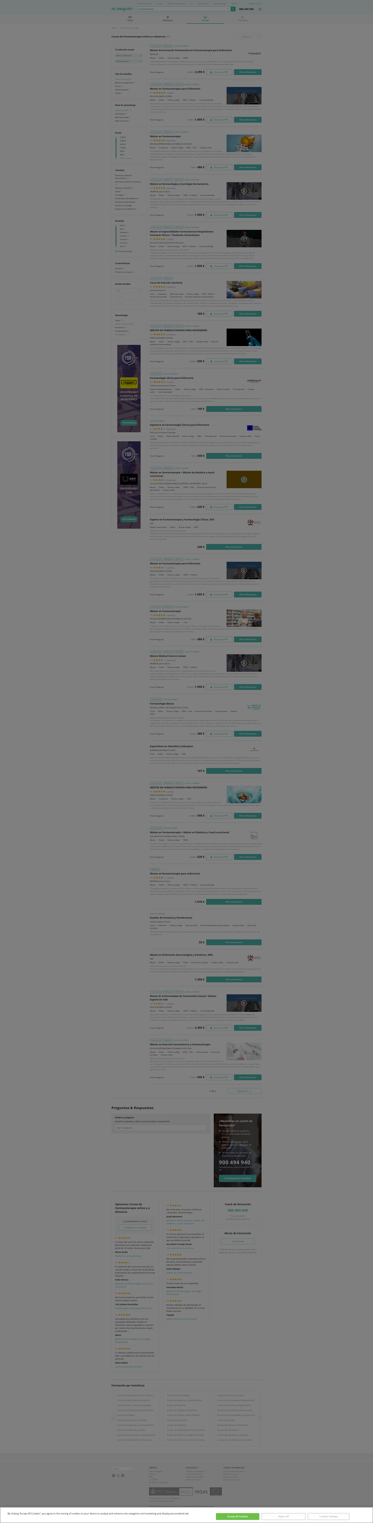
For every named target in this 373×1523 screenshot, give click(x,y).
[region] (186, 1515)
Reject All (283, 1516)
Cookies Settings (328, 1516)
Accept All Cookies (237, 1516)
